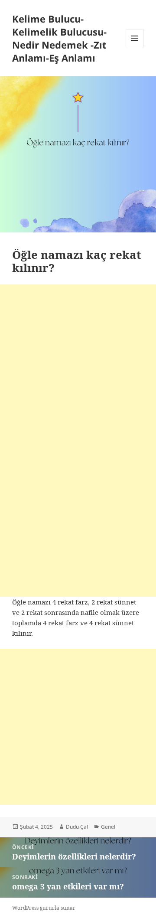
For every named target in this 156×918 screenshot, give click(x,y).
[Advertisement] (78, 362)
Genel (108, 826)
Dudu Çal (77, 826)
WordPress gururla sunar (43, 907)
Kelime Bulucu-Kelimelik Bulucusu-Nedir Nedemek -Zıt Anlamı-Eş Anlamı (59, 38)
